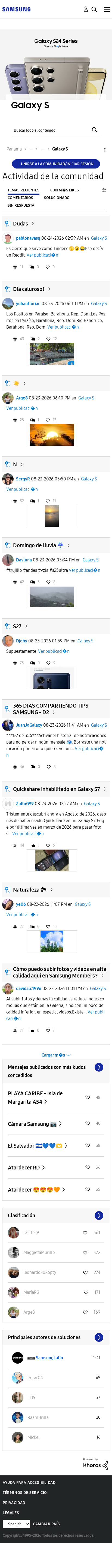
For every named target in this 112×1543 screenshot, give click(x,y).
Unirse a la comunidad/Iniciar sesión (57, 164)
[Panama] (16, 8)
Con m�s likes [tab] (64, 190)
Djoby (21, 640)
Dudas (20, 223)
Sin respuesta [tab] (21, 205)
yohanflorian (28, 303)
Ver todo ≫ (56, 1067)
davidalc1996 (28, 988)
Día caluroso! (28, 289)
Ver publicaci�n (42, 255)
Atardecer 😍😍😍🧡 (34, 1189)
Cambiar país (46, 1524)
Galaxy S (99, 238)
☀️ (16, 383)
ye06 (21, 904)
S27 (17, 626)
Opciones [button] (95, 150)
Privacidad (14, 1502)
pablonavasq (28, 238)
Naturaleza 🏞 (30, 889)
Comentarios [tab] (20, 197)
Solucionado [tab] (57, 197)
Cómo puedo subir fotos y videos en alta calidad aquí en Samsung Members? (59, 972)
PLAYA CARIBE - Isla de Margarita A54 (35, 1097)
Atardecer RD (24, 1167)
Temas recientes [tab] (23, 190)
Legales (11, 1513)
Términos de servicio (25, 1492)
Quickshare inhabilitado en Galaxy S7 (56, 789)
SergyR (23, 479)
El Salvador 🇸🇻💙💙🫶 (36, 1145)
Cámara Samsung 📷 (33, 1124)
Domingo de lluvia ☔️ (38, 545)
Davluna (24, 560)
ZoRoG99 (25, 803)
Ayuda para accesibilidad (29, 1482)
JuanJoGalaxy (29, 725)
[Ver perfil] (8, 238)
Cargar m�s (53, 1055)
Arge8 (22, 398)
